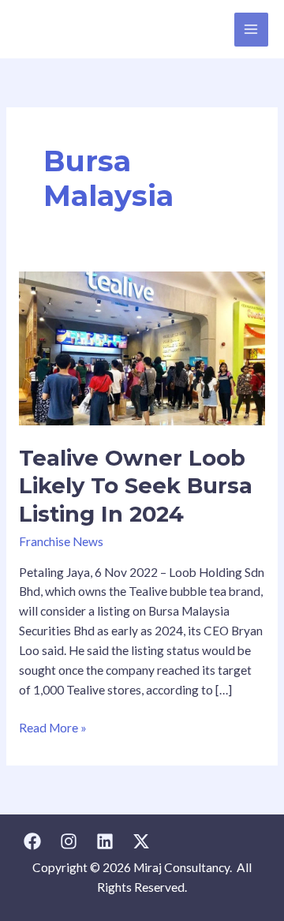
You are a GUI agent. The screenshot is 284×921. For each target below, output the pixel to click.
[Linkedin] (105, 841)
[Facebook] (32, 841)
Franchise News (61, 541)
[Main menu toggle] (251, 30)
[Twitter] (141, 841)
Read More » (53, 726)
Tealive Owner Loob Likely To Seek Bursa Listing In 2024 (135, 486)
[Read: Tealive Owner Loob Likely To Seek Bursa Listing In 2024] (142, 347)
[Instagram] (68, 841)
